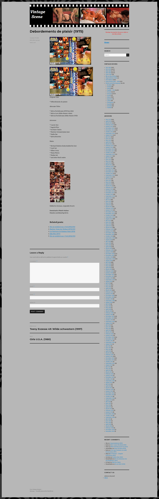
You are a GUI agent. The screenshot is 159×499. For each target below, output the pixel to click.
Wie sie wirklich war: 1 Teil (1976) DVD (62, 236)
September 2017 (110, 279)
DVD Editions (109, 79)
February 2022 (110, 187)
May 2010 (108, 422)
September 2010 (110, 417)
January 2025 (109, 126)
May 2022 (108, 182)
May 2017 (108, 286)
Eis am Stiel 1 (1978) (120, 464)
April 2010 (108, 424)
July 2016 (108, 304)
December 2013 (110, 358)
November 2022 (110, 171)
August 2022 (109, 177)
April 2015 (108, 330)
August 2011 (109, 400)
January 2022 (109, 189)
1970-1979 (32, 40)
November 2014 (110, 339)
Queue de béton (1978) (120, 448)
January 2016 (109, 314)
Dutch (108, 88)
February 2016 (109, 313)
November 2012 (110, 377)
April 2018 (108, 267)
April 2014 (108, 351)
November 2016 (110, 297)
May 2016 (108, 307)
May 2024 (108, 140)
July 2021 (108, 199)
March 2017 (109, 290)
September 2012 (110, 380)
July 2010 (108, 419)
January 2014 (109, 356)
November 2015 (110, 318)
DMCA (106, 478)
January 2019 (109, 252)
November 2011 (110, 394)
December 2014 (110, 337)
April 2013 (108, 370)
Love (34, 42)
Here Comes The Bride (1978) (118, 445)
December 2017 (110, 274)
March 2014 (109, 353)
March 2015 (109, 332)
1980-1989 (108, 71)
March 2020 (109, 227)
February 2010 (109, 428)
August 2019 (109, 239)
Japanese (109, 99)
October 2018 (109, 257)
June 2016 (108, 306)
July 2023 (108, 158)
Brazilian (109, 85)
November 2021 (110, 192)
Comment (33, 261)
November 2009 (110, 431)
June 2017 (108, 285)
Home (106, 42)
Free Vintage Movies (35, 489)
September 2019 (110, 238)
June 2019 (108, 243)
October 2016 (109, 299)
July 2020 (108, 220)
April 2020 (108, 225)
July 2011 (108, 401)
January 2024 (109, 147)
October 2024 (109, 131)
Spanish (109, 104)
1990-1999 (108, 72)
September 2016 (110, 300)
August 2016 (109, 302)
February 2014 (109, 354)
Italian (109, 97)
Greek (108, 95)
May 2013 (108, 368)
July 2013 (108, 367)
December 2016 (110, 295)
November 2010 (110, 414)
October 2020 (109, 215)
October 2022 (109, 173)
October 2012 (109, 379)
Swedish (109, 106)
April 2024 (108, 142)
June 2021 (108, 201)
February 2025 (110, 124)
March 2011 (109, 408)
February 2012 (109, 389)
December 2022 (110, 170)
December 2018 (110, 253)
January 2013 (109, 375)
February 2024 (110, 145)
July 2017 (108, 283)
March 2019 (109, 248)
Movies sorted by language (113, 83)
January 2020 (109, 231)
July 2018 (108, 262)
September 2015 (110, 321)
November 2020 (110, 213)
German (37, 40)
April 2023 (108, 163)
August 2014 (109, 344)
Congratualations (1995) (116, 443)
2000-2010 (108, 74)
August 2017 (109, 281)
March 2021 (109, 206)
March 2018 (109, 269)
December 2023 (110, 149)
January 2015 (109, 335)
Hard (31, 42)
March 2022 (109, 185)
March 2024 (109, 144)
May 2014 (108, 349)
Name (32, 286)
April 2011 (108, 407)
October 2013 (109, 361)
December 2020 (110, 212)
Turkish (109, 107)
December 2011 (110, 393)
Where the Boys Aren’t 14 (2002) (119, 446)
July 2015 (108, 325)
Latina (109, 100)
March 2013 (109, 372)
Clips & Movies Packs (111, 78)
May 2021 (108, 203)
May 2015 (108, 328)
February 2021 (109, 208)
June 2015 (108, 326)
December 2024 (110, 128)
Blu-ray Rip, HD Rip (111, 76)
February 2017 (109, 292)
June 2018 (108, 264)
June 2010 (108, 421)
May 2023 (108, 161)
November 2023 (110, 151)
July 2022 (108, 178)
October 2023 (109, 152)
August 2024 (109, 135)
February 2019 (109, 250)
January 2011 (109, 412)
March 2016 (109, 311)
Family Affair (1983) (117, 457)
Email (32, 294)
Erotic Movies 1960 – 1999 (112, 81)
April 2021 (108, 205)
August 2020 (109, 219)
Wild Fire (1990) (116, 462)
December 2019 (110, 232)
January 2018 (109, 273)
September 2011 (110, 398)
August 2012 (109, 382)
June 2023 (108, 159)
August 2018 (109, 260)
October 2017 (109, 278)
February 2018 (109, 271)
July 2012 (108, 384)
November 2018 (110, 255)
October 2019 (109, 236)
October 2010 (109, 415)
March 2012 (109, 387)
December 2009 (110, 429)
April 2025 (108, 121)
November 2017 (110, 276)
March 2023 (109, 165)
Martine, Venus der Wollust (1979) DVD (62, 229)
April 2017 (108, 288)
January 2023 (109, 168)
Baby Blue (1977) (55, 234)
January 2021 (109, 210)
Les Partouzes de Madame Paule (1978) (62, 231)
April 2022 (108, 184)
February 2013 (109, 374)
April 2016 (108, 309)
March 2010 (109, 426)
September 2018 (110, 259)
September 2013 (110, 363)
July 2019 (108, 241)
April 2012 (108, 386)
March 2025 (109, 123)
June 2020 (108, 222)
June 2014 (108, 347)
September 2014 (110, 342)
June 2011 (108, 403)
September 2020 (110, 217)
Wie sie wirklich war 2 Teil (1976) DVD (62, 227)
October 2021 (109, 194)
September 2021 (110, 196)
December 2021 (110, 191)
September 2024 (110, 133)
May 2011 (108, 405)
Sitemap (32, 491)
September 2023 (110, 154)
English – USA (111, 90)
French (109, 92)
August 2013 (109, 365)
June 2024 (108, 138)
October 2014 (109, 340)
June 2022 (108, 180)
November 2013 (110, 360)
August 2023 (109, 156)
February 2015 (109, 333)
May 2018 (108, 266)
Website (32, 302)
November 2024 (110, 130)
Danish (109, 86)
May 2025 (108, 119)
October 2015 (109, 320)
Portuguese (110, 102)
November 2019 (110, 234)
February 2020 (110, 229)
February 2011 (109, 410)
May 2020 (108, 224)
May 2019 (108, 245)
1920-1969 (108, 67)
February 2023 (110, 166)
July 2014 (108, 346)
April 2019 (108, 246)
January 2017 (109, 293)
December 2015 (110, 316)
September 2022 (110, 175)
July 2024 (108, 137)
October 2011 (109, 396)
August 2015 (109, 323)
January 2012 (109, 391)
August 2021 (109, 198)
